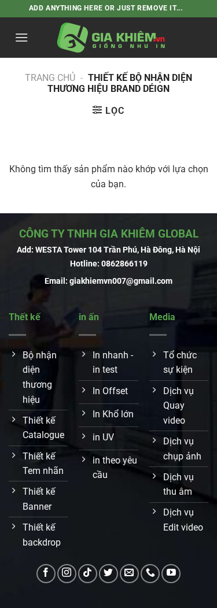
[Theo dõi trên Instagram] (66, 573)
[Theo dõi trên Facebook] (46, 573)
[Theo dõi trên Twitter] (108, 573)
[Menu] (21, 37)
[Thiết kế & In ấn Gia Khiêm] (112, 37)
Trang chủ (50, 77)
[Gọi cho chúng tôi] (150, 573)
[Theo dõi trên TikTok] (87, 573)
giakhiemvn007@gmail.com (120, 281)
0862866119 (124, 264)
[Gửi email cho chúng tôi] (129, 573)
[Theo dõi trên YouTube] (171, 573)
